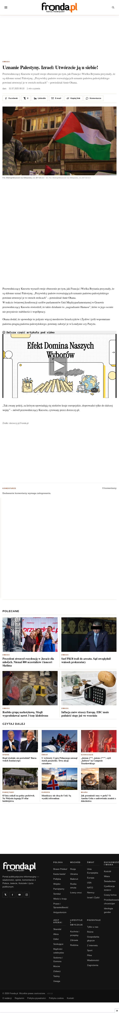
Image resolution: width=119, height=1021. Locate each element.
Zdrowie (74, 940)
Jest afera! (57, 921)
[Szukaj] (113, 7)
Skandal (57, 929)
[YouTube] (19, 894)
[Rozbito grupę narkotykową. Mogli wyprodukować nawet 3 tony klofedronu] (30, 688)
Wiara (84, 792)
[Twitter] (5, 894)
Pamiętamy (8, 792)
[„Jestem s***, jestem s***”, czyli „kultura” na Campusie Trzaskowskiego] (99, 741)
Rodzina (74, 945)
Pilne (89, 955)
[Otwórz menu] (5, 7)
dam (4, 88)
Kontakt (70, 998)
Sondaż (57, 894)
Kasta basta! (59, 874)
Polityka (57, 879)
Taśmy (56, 976)
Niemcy (90, 892)
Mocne (56, 966)
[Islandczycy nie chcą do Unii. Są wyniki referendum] (59, 779)
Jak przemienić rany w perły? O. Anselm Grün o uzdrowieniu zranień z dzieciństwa (98, 798)
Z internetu (92, 945)
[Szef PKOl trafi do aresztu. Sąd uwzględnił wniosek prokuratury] (89, 634)
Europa (46, 792)
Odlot (56, 939)
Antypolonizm (59, 912)
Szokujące (87, 755)
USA (89, 882)
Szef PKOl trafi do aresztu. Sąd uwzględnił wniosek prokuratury (85, 660)
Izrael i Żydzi (93, 897)
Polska (58, 862)
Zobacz (57, 971)
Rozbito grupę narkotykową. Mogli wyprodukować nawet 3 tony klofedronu (25, 714)
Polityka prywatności (36, 998)
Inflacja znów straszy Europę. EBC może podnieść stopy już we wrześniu (85, 714)
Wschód (75, 862)
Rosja (73, 869)
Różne (90, 932)
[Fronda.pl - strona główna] (24, 866)
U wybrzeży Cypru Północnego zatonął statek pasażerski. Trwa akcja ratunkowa (59, 760)
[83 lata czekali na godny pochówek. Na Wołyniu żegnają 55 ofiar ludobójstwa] (20, 779)
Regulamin (19, 998)
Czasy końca (110, 895)
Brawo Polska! (60, 869)
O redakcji (7, 998)
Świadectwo (110, 881)
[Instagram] (26, 894)
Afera (5, 755)
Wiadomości (93, 960)
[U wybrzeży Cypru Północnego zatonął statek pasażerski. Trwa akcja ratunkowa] (59, 741)
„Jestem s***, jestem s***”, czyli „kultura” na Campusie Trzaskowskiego (96, 760)
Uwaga (6, 61)
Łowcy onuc (76, 892)
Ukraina (74, 874)
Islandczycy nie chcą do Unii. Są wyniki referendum (56, 797)
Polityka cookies (56, 998)
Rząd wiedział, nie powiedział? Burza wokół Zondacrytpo (19, 759)
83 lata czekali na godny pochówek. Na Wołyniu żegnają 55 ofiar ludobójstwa (18, 798)
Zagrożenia (92, 965)
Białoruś (74, 879)
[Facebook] (12, 894)
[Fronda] (59, 7)
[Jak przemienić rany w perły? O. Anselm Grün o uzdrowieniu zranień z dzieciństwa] (99, 779)
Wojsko (56, 884)
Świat (45, 755)
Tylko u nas (92, 927)
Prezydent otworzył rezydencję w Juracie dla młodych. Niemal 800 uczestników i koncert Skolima (28, 662)
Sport (89, 950)
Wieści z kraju (60, 898)
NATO (90, 887)
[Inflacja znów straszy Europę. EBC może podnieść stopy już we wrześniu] (89, 688)
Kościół (107, 871)
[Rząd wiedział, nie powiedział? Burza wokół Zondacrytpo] (20, 741)
